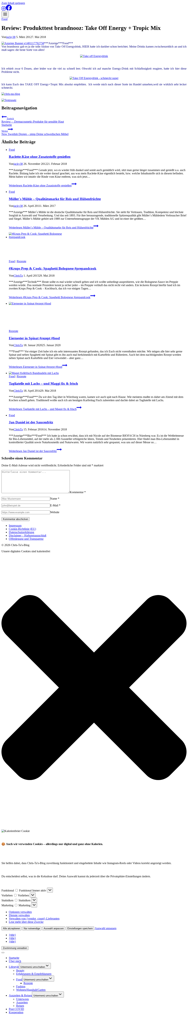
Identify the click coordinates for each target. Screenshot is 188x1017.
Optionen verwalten (20, 911)
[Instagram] (3, 9)
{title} (12, 934)
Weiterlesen (40, 185)
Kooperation (16, 1012)
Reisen (20, 1005)
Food (4, 19)
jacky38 (10, 37)
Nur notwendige (32, 928)
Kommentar (78, 492)
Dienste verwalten (19, 915)
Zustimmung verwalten (15, 948)
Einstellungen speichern (80, 928)
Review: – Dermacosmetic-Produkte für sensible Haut (32, 120)
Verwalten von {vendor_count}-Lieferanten (34, 918)
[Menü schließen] (2, 952)
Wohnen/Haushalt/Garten (31, 989)
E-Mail (55, 505)
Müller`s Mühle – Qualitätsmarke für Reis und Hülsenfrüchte (55, 199)
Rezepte (21, 261)
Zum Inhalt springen (13, 3)
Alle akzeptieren (11, 928)
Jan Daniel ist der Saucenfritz (31, 422)
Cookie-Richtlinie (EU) (22, 528)
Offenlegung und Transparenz (26, 538)
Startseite (6, 124)
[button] (94, 688)
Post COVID (16, 1009)
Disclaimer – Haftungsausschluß (27, 535)
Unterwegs (22, 999)
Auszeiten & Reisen (20, 995)
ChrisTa (18, 275)
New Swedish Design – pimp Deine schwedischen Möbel (34, 133)
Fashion (20, 986)
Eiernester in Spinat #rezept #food (34, 338)
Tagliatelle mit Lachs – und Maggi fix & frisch (43, 383)
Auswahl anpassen (54, 928)
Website (54, 512)
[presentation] (98, 246)
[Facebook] (9, 9)
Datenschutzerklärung (21, 532)
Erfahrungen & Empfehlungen (33, 973)
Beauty (20, 970)
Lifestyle (14, 966)
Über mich (15, 961)
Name (54, 498)
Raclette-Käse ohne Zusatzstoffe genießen (39, 157)
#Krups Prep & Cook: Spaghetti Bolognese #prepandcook (52, 268)
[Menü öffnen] (5, 14)
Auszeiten (22, 1002)
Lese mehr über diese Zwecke (26, 921)
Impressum (15, 525)
